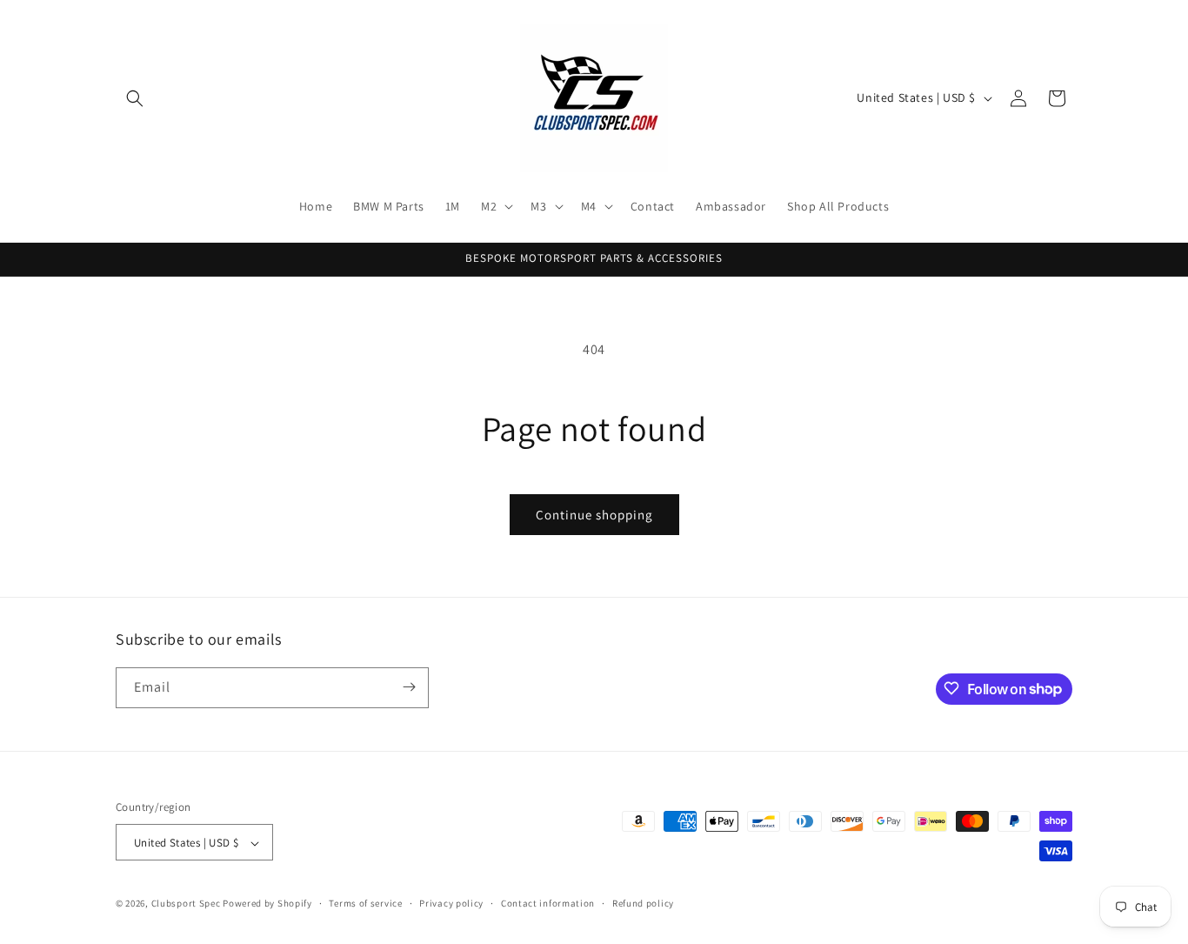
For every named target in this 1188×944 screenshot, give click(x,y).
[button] (135, 98)
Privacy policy (451, 903)
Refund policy (643, 903)
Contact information (548, 903)
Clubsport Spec (186, 904)
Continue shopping (594, 514)
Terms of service (365, 903)
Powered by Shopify (267, 904)
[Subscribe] (409, 686)
